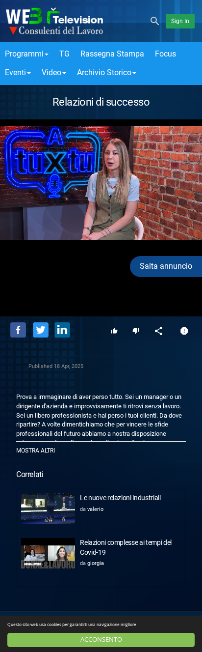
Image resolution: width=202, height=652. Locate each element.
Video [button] (51, 72)
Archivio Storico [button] (104, 72)
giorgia (95, 563)
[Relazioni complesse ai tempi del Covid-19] (48, 553)
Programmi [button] (24, 53)
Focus (165, 53)
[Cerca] (155, 20)
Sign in (180, 21)
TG (64, 53)
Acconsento (101, 639)
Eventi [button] (15, 72)
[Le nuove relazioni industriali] (48, 508)
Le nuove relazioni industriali (120, 498)
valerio (95, 509)
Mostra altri (35, 450)
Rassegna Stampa (112, 53)
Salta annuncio (166, 266)
